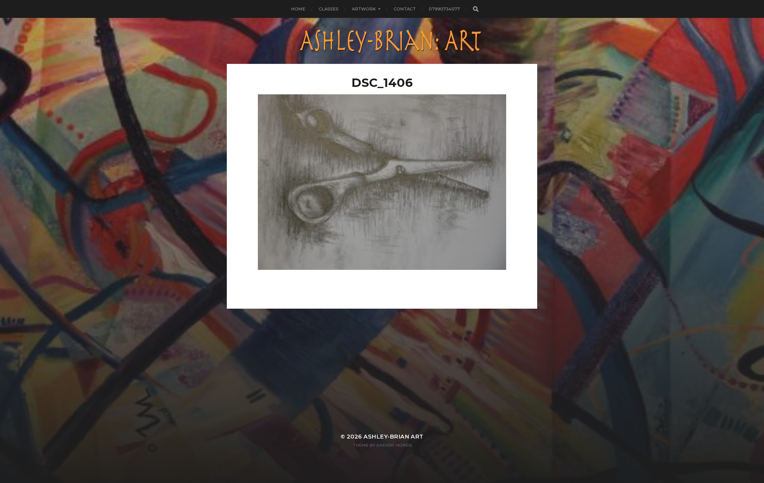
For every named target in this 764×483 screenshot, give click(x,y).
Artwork (364, 9)
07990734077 (444, 9)
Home (298, 9)
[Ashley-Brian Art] (382, 41)
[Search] (475, 9)
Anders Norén (394, 445)
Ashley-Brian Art (393, 436)
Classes (329, 9)
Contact (405, 9)
